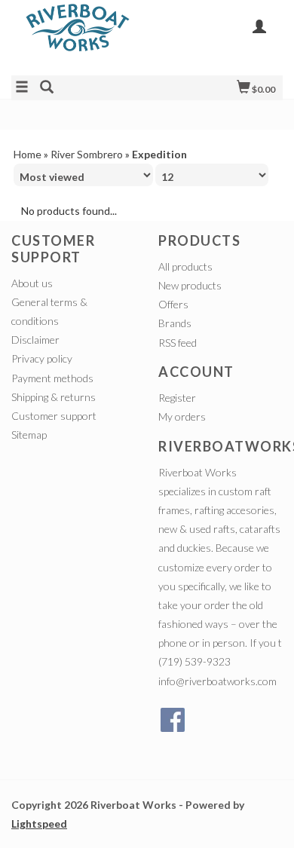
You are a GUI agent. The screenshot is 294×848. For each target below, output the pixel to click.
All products (185, 266)
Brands (174, 323)
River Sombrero (87, 154)
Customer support (53, 415)
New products (190, 285)
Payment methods (52, 378)
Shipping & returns (53, 396)
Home (27, 154)
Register (177, 397)
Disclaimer (35, 339)
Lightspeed (39, 823)
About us (32, 283)
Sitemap (29, 434)
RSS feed (177, 342)
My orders (182, 416)
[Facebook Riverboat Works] (173, 720)
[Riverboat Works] (79, 36)
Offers (173, 304)
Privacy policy (41, 358)
